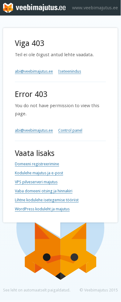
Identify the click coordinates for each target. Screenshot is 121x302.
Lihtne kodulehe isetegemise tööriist (47, 200)
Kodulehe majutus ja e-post (39, 173)
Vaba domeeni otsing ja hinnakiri (43, 191)
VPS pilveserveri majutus (36, 182)
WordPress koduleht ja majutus (42, 209)
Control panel (70, 130)
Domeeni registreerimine (37, 164)
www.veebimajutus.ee (95, 8)
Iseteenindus (69, 71)
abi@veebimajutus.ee (34, 71)
